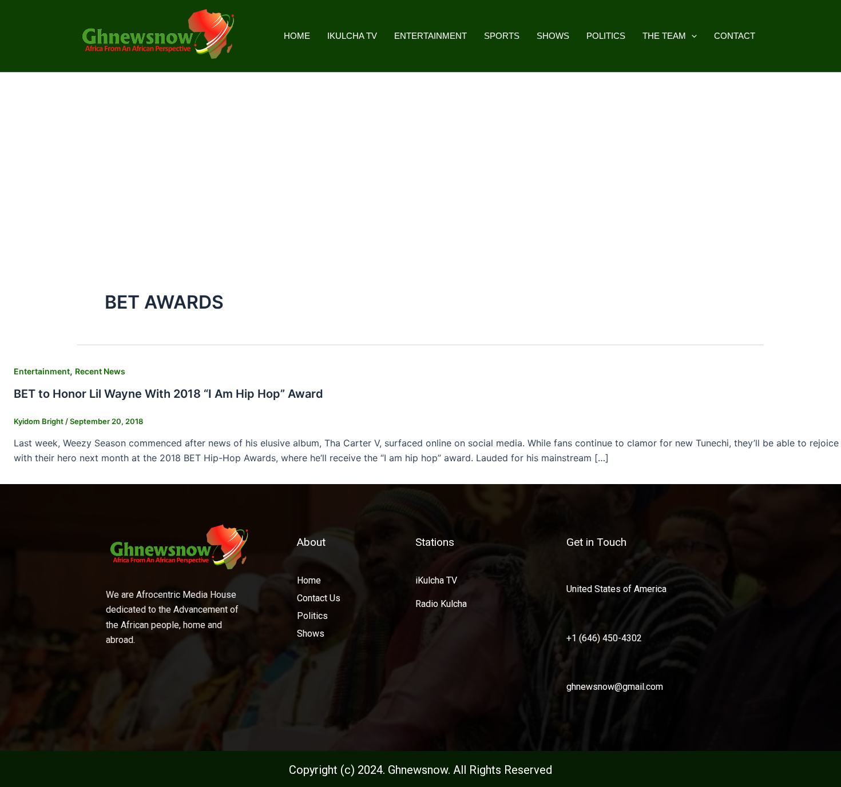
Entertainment (430, 36)
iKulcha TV (352, 36)
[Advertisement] (420, 158)
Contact (734, 36)
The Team (664, 36)
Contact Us (318, 598)
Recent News (100, 371)
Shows (553, 36)
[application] (691, 36)
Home (297, 36)
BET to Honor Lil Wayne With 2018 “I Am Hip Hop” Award (168, 394)
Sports (501, 36)
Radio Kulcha (441, 603)
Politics (605, 36)
